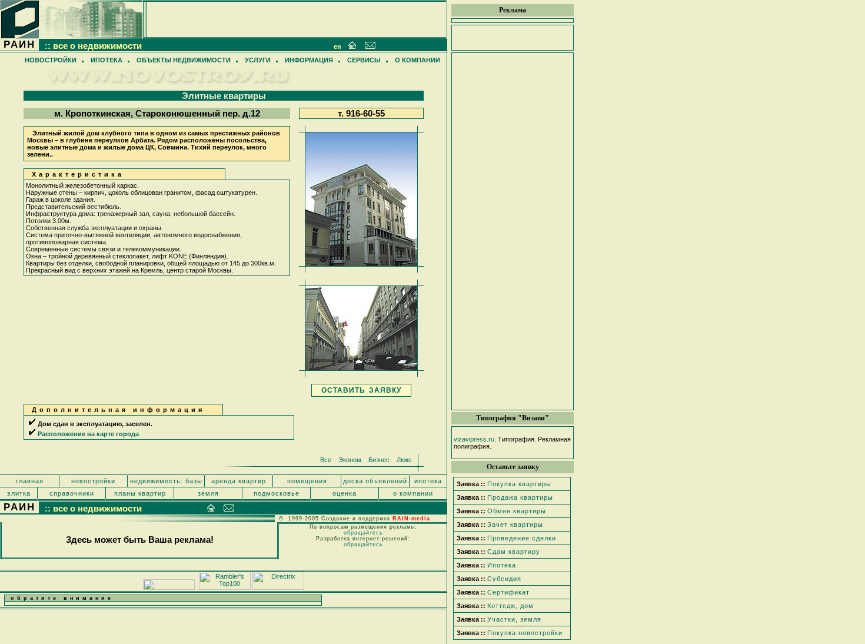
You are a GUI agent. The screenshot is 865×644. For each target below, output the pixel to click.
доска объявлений (375, 480)
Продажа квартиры (520, 497)
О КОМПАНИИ (417, 60)
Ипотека (501, 565)
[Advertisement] (512, 231)
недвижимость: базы (166, 480)
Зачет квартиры (515, 524)
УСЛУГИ (258, 60)
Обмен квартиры (516, 510)
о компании (413, 493)
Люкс (404, 459)
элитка (19, 493)
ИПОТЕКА (106, 60)
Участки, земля (514, 619)
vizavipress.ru (474, 439)
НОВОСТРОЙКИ (50, 60)
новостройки (93, 480)
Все (325, 459)
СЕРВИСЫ (364, 60)
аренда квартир (238, 480)
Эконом (349, 459)
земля (208, 493)
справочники (71, 493)
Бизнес (379, 459)
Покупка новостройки (525, 632)
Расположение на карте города (88, 433)
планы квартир (140, 493)
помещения (307, 480)
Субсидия (504, 578)
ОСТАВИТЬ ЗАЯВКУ (361, 390)
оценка (344, 493)
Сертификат (508, 592)
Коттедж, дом (510, 605)
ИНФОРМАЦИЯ (309, 60)
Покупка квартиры (519, 483)
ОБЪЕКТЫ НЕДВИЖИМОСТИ (184, 60)
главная (30, 480)
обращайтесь (363, 533)
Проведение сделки (521, 538)
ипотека (428, 480)
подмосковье (277, 493)
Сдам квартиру (513, 551)
